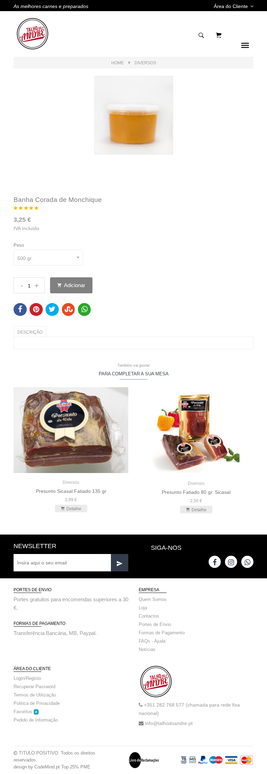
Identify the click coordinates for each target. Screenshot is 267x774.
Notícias (147, 649)
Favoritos (25, 711)
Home (117, 62)
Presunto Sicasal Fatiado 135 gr (71, 491)
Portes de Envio (155, 624)
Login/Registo (27, 678)
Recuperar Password (34, 686)
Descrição (29, 332)
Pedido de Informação (36, 720)
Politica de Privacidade (37, 703)
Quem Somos (153, 599)
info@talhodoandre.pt (169, 723)
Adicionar (74, 285)
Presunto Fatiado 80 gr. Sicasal (196, 492)
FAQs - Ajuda (152, 641)
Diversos (145, 62)
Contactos (149, 616)
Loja (143, 607)
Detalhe (73, 508)
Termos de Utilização (35, 695)
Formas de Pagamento (162, 632)
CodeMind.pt (47, 766)
